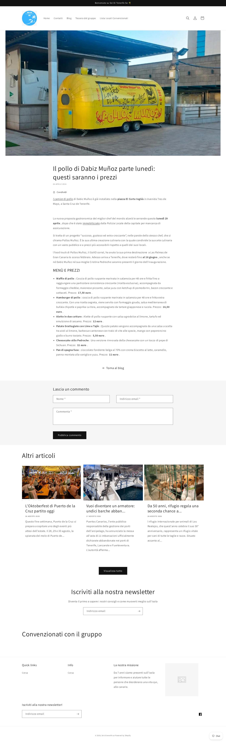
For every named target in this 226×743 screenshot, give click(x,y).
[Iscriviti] (139, 611)
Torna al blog (115, 368)
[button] (187, 18)
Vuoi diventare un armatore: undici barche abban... (110, 508)
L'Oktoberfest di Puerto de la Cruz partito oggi (50, 508)
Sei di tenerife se (108, 735)
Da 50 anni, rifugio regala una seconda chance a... (173, 508)
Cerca (25, 672)
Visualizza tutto (113, 570)
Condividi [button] (62, 192)
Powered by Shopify (123, 735)
